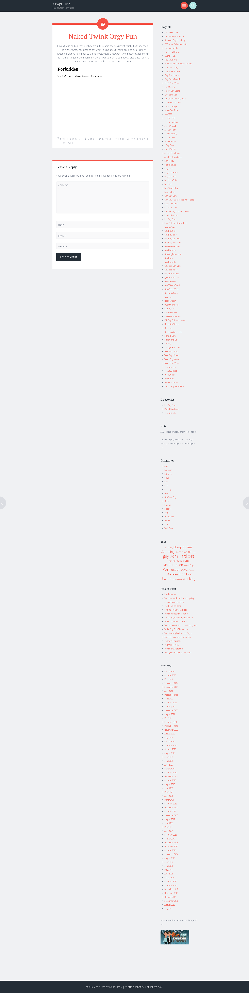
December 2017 (171, 807)
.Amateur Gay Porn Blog (174, 40)
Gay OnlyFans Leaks (173, 254)
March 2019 (169, 768)
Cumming (167, 551)
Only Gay (168, 328)
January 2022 (170, 706)
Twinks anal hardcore (173, 648)
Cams (188, 547)
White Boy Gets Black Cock (176, 629)
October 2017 (170, 811)
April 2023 (168, 691)
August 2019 (169, 753)
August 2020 (169, 733)
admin (91, 139)
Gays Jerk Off (170, 281)
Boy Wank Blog (171, 188)
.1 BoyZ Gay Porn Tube (174, 36)
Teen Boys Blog (171, 351)
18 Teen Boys (170, 141)
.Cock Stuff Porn (171, 52)
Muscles (186, 565)
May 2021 (168, 718)
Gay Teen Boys (170, 497)
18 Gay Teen (169, 137)
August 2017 (169, 819)
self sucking (191, 570)
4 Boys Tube (61, 4)
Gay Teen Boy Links (172, 265)
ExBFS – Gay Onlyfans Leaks (176, 211)
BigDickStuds (170, 164)
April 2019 (168, 764)
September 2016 (171, 854)
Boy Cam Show (171, 172)
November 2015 (171, 893)
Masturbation (173, 564)
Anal (166, 466)
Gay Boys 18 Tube (172, 238)
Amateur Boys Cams (173, 157)
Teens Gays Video (171, 363)
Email (62, 235)
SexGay (167, 343)
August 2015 (169, 904)
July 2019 (168, 757)
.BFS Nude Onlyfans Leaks (175, 44)
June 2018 (168, 788)
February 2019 (170, 772)
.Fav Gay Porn (170, 59)
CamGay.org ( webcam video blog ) (179, 199)
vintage (179, 579)
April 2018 (168, 796)
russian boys (179, 570)
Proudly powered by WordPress (104, 987)
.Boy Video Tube (171, 48)
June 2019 (168, 761)
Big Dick (167, 473)
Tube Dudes (169, 374)
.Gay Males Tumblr (172, 71)
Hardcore (130, 139)
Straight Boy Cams (172, 347)
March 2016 (169, 877)
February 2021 (170, 722)
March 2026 (169, 671)
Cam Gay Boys (170, 195)
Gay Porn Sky (170, 262)
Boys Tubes (169, 192)
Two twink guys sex (172, 641)
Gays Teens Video (171, 289)
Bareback (168, 470)
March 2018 (169, 799)
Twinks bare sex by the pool (176, 613)
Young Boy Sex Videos (174, 386)
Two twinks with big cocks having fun (180, 625)
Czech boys (181, 552)
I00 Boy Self (169, 308)
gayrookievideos (171, 277)
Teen (166, 512)
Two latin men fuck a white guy (177, 637)
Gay (166, 493)
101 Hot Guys (170, 125)
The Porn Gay (170, 367)
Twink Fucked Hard (172, 606)
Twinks (167, 520)
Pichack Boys (170, 335)
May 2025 (168, 679)
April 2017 (168, 831)
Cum (166, 485)
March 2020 (169, 741)
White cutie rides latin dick (175, 621)
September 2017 (171, 815)
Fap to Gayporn (171, 215)
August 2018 (169, 784)
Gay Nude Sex (170, 250)
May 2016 (168, 869)
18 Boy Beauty (170, 133)
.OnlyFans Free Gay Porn (175, 98)
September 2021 (171, 710)
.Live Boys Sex (170, 94)
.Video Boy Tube (171, 110)
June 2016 (168, 866)
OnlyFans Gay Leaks (173, 332)
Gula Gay (168, 297)
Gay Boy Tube (170, 234)
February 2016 (170, 881)
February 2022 (170, 702)
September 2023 (171, 687)
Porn (140, 139)
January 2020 (170, 745)
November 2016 (171, 846)
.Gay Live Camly (171, 67)
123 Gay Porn (170, 129)
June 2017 (168, 823)
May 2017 (168, 827)
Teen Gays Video (171, 355)
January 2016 (170, 885)
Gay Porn (168, 258)
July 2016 (168, 862)
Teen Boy (61, 143)
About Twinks (170, 149)
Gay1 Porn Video (171, 273)
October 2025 (170, 675)
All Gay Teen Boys (172, 153)
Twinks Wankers (171, 382)
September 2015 (171, 901)
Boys (166, 477)
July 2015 (168, 908)
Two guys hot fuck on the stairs (177, 652)
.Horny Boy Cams (172, 90)
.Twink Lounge (170, 106)
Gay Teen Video (171, 269)
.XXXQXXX (168, 114)
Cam (166, 481)
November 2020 (171, 729)
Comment (63, 187)
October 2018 (170, 780)
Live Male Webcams (172, 316)
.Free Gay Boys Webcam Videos (178, 63)
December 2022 (171, 694)
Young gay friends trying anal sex (178, 617)
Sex (146, 139)
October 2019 (170, 749)
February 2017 (170, 834)
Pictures (167, 508)
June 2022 (168, 698)
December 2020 (171, 726)
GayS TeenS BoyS (172, 285)
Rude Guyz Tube (171, 339)
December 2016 (171, 842)
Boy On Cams (170, 176)
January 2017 (170, 838)
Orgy (166, 501)
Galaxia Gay (169, 227)
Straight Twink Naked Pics (175, 609)
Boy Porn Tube (170, 180)
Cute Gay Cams (171, 207)
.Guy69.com (169, 87)
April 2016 (168, 873)
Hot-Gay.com (170, 300)
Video (166, 524)
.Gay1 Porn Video (171, 83)
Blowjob (107, 139)
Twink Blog (169, 378)
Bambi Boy (169, 160)
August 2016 (169, 858)
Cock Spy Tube (170, 203)
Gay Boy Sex (169, 230)
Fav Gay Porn (170, 219)
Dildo (190, 552)
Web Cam (168, 528)
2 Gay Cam (169, 145)
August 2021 (169, 714)
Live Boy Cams (170, 594)
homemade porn (178, 560)
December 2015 (171, 889)
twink (70, 143)
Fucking (167, 489)
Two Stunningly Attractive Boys (177, 633)
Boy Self (168, 184)
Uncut (174, 579)
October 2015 (170, 897)
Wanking (189, 578)
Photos (167, 505)
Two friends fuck (171, 644)
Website (62, 246)
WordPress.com (154, 987)
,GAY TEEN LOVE (171, 32)
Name (62, 225)
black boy (169, 547)
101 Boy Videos (171, 122)
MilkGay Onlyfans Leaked (175, 320)
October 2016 (170, 850)
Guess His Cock (171, 293)
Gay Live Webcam (172, 246)
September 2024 (171, 683)
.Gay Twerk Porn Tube (173, 79)
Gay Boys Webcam (172, 242)
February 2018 (170, 803)
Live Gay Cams (170, 312)
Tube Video (169, 516)
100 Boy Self (169, 118)
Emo (194, 552)
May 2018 (168, 792)
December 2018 (171, 776)
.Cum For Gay (170, 55)
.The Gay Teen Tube (172, 102)
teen (175, 574)
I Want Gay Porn (171, 304)
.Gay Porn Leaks (171, 75)
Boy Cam (168, 168)
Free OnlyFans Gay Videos (175, 223)
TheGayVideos (170, 370)
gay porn (119, 139)
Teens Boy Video (171, 359)
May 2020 (168, 737)
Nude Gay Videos (171, 324)
